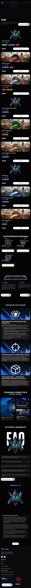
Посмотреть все (5, 295)
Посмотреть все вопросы (7, 479)
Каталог (2, 561)
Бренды (2, 563)
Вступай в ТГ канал (23, 24)
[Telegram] (2, 557)
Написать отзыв (24, 295)
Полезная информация (5, 568)
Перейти (21, 48)
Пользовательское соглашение (7, 572)
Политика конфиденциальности (7, 574)
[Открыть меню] (29, 2)
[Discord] (5, 557)
